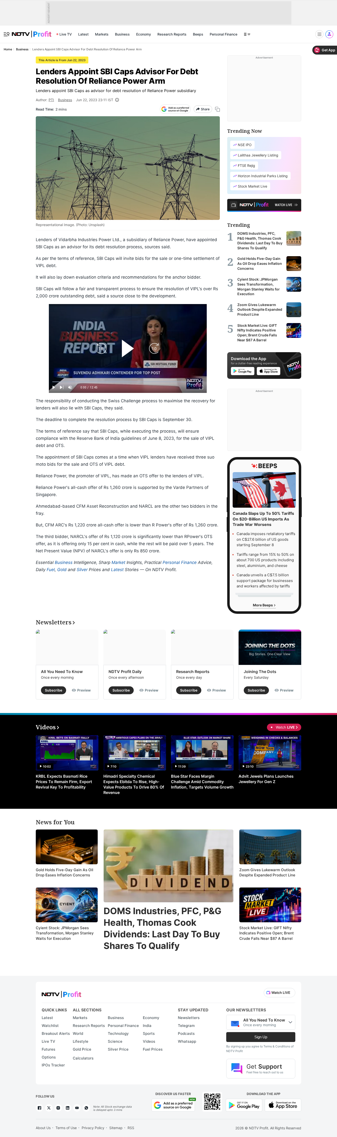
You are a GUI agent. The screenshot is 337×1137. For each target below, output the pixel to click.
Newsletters (189, 1017)
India (147, 1025)
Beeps (198, 34)
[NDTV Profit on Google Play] (244, 1104)
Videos (149, 1041)
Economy (143, 34)
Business (122, 34)
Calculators (83, 1058)
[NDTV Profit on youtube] (77, 1108)
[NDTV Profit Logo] (61, 993)
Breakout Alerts (56, 1033)
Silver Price (118, 1049)
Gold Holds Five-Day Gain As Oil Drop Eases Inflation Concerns (64, 872)
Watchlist (50, 1025)
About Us (43, 1128)
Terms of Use (66, 1128)
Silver (82, 569)
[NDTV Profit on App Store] (283, 1104)
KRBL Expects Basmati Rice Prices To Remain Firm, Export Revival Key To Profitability (64, 782)
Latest (83, 34)
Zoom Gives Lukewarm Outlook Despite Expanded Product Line (267, 872)
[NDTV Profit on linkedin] (67, 1108)
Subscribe (53, 690)
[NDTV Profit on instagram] (58, 1108)
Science (115, 1041)
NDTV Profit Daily (125, 671)
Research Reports (172, 34)
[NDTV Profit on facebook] (39, 1108)
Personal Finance (223, 34)
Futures (48, 1049)
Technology (118, 1033)
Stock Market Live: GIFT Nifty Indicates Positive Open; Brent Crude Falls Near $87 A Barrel (266, 933)
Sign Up (260, 1037)
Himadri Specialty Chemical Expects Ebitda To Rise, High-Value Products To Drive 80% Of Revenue (133, 784)
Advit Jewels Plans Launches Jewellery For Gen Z (266, 779)
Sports (149, 1033)
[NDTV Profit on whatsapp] (86, 1108)
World (78, 1033)
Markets (102, 34)
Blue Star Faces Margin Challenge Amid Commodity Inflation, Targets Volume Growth (202, 782)
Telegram (186, 1025)
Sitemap (116, 1128)
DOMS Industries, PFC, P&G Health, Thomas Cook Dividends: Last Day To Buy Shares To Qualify (162, 928)
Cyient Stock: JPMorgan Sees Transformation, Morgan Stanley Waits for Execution (65, 933)
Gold (62, 569)
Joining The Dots (260, 671)
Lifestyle (80, 1041)
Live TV (65, 34)
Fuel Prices (153, 1049)
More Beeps (263, 605)
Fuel (51, 569)
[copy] (217, 109)
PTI (51, 100)
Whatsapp (187, 1041)
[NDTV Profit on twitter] (49, 1108)
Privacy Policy (93, 1128)
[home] (31, 31)
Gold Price (82, 1049)
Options (49, 1057)
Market (118, 562)
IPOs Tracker (53, 1065)
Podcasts (186, 1033)
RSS (131, 1128)
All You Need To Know (62, 671)
